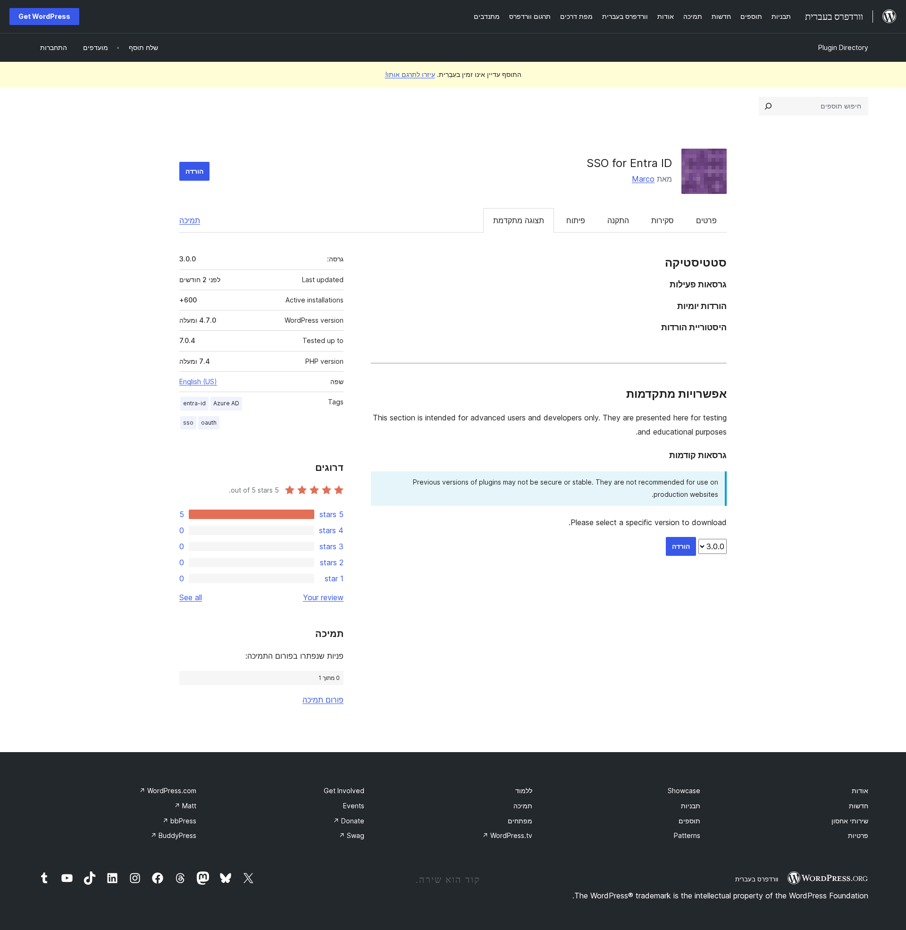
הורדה (194, 171)
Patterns (687, 835)
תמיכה (189, 220)
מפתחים (520, 821)
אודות (860, 791)
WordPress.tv (507, 835)
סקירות (662, 220)
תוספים (689, 821)
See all (190, 597)
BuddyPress (173, 835)
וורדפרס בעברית (756, 879)
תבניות (690, 806)
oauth (209, 422)
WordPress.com (167, 791)
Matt (185, 806)
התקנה (618, 220)
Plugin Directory (843, 47)
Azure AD (226, 403)
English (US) (198, 381)
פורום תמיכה (323, 699)
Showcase (684, 791)
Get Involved (344, 791)
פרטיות (858, 835)
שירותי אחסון (849, 821)
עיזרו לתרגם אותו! (410, 74)
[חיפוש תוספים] (768, 106)
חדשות (858, 806)
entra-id (194, 403)
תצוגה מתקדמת (518, 220)
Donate (348, 821)
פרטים (706, 220)
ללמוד (523, 791)
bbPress (179, 821)
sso (188, 422)
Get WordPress (44, 16)
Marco (643, 179)
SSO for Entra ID (629, 163)
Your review (323, 597)
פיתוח (575, 220)
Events (353, 806)
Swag (351, 835)
